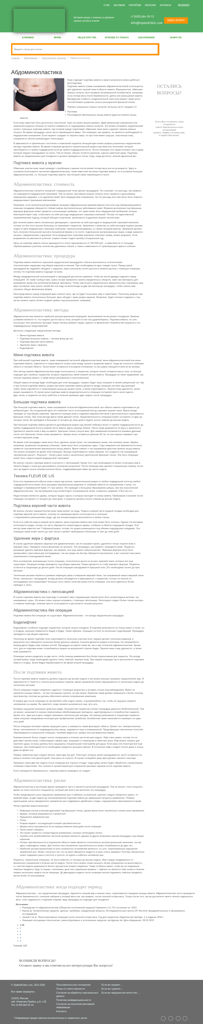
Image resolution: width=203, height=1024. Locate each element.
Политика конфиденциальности (73, 1000)
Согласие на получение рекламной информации (75, 1006)
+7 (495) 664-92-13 (142, 16)
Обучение (150, 5)
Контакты (165, 5)
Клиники (28, 37)
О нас (107, 5)
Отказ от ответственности (70, 988)
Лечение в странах (117, 37)
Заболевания (146, 37)
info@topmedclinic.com (143, 23)
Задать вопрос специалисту (169, 146)
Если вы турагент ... (112, 988)
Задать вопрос (176, 20)
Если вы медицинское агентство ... (121, 992)
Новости (175, 37)
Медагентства (87, 37)
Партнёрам (135, 5)
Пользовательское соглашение (73, 984)
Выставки (119, 5)
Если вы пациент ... (112, 984)
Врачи (57, 37)
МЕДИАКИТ (184, 5)
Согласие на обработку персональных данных (77, 994)
